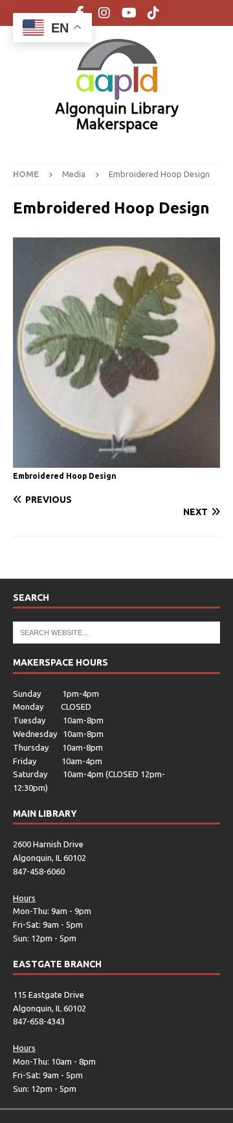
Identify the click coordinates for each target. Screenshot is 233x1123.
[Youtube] (129, 13)
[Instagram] (104, 13)
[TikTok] (153, 13)
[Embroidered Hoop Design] (116, 460)
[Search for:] (116, 631)
